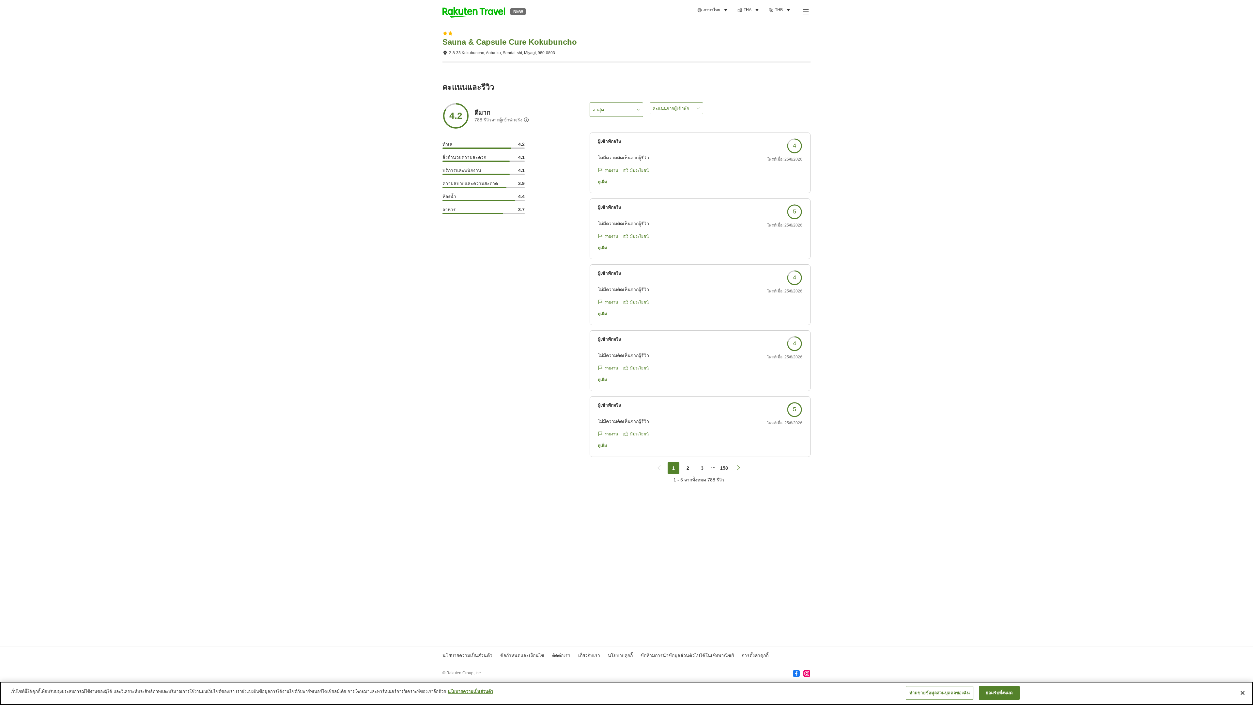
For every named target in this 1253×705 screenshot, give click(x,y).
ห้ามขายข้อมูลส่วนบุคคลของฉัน (939, 692)
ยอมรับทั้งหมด (999, 692)
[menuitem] (713, 10)
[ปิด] (1242, 693)
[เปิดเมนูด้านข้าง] (805, 11)
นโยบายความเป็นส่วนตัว (470, 691)
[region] (626, 693)
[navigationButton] (659, 468)
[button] (473, 11)
